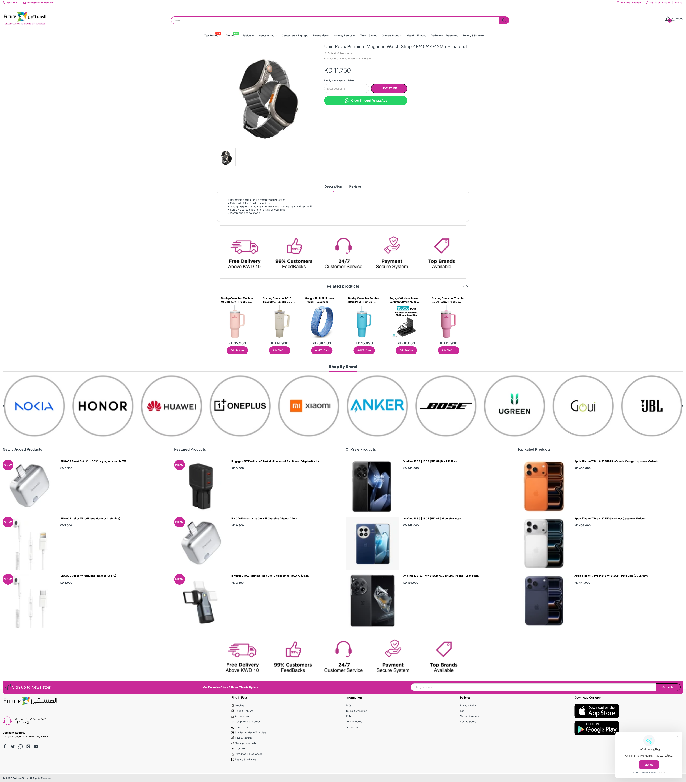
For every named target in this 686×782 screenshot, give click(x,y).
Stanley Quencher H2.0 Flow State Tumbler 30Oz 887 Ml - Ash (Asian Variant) (455, 300)
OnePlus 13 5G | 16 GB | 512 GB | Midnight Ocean (432, 518)
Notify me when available (339, 80)
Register (665, 2)
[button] (332, 53)
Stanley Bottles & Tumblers (250, 732)
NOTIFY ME (389, 88)
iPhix (348, 716)
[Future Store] (25, 18)
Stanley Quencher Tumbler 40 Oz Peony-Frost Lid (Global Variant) (372, 300)
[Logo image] (34, 406)
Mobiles (239, 705)
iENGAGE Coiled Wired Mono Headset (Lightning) (90, 518)
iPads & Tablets (244, 710)
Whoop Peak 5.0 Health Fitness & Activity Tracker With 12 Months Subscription (413, 300)
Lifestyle (240, 748)
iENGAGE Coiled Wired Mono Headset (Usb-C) (88, 575)
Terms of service (469, 716)
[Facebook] (5, 746)
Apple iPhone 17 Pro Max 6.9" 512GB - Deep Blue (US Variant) (611, 575)
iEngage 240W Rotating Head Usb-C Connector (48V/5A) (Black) (270, 575)
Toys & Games (243, 737)
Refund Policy (354, 727)
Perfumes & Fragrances (248, 753)
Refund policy (468, 721)
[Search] (504, 20)
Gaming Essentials (245, 743)
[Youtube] (36, 746)
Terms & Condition (356, 710)
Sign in (654, 2)
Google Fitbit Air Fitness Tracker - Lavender (243, 300)
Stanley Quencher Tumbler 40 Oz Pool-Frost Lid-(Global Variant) (287, 300)
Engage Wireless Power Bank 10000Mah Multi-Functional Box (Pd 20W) (329, 300)
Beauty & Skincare (245, 759)
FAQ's (349, 705)
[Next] (463, 286)
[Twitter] (13, 746)
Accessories (242, 716)
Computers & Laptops (247, 721)
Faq (462, 710)
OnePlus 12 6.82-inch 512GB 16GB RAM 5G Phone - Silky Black (441, 575)
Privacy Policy (354, 721)
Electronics (241, 727)
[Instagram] (28, 746)
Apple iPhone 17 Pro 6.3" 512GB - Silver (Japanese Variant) (610, 518)
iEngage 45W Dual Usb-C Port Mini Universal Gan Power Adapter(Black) (275, 461)
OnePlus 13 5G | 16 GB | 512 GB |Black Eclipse (430, 461)
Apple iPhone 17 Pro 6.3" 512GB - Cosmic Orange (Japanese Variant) (616, 461)
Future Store (20, 778)
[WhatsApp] (20, 746)
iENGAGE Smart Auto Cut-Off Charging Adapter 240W (93, 461)
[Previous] (467, 286)
